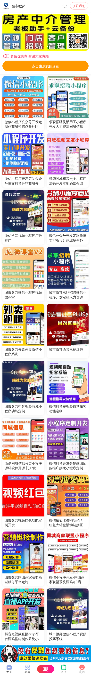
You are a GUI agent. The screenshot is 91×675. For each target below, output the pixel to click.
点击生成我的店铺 (45, 66)
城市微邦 (18, 5)
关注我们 (79, 6)
